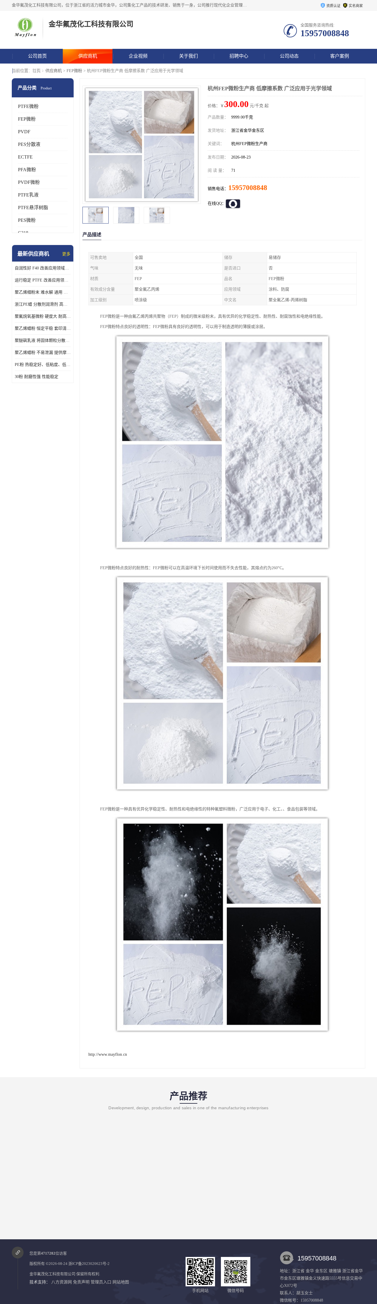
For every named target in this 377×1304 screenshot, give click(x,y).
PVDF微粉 (29, 182)
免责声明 (81, 1282)
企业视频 (138, 56)
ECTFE (25, 156)
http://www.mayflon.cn (107, 1054)
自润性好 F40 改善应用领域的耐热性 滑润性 (43, 268)
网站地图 (121, 1282)
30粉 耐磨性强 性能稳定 (36, 376)
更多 (66, 254)
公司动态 (289, 56)
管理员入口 (101, 1282)
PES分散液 (29, 144)
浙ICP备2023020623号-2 (89, 1263)
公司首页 (37, 56)
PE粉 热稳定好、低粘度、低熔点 (43, 364)
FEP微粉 (74, 71)
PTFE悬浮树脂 (33, 207)
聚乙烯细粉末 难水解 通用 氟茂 (43, 292)
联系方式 (37, 70)
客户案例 (339, 56)
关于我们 (188, 56)
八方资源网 (61, 1282)
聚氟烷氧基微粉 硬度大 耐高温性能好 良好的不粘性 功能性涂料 (43, 316)
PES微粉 (27, 220)
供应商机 (87, 56)
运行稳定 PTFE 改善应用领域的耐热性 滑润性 (43, 280)
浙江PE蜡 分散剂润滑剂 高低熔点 (43, 304)
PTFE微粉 (28, 106)
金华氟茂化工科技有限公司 (52, 1274)
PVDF (24, 131)
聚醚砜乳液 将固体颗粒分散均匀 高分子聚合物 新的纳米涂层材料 (43, 340)
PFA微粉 (27, 169)
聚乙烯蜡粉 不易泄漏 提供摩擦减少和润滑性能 (43, 352)
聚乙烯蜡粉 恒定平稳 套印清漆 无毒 (43, 328)
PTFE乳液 (28, 194)
